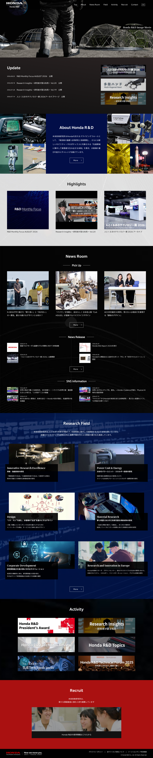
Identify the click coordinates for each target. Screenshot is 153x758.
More (75, 160)
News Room (94, 5)
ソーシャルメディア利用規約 (137, 752)
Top (75, 5)
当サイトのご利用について (115, 752)
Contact (134, 5)
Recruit (124, 5)
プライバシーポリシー (96, 752)
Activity (114, 5)
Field (105, 5)
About (83, 5)
